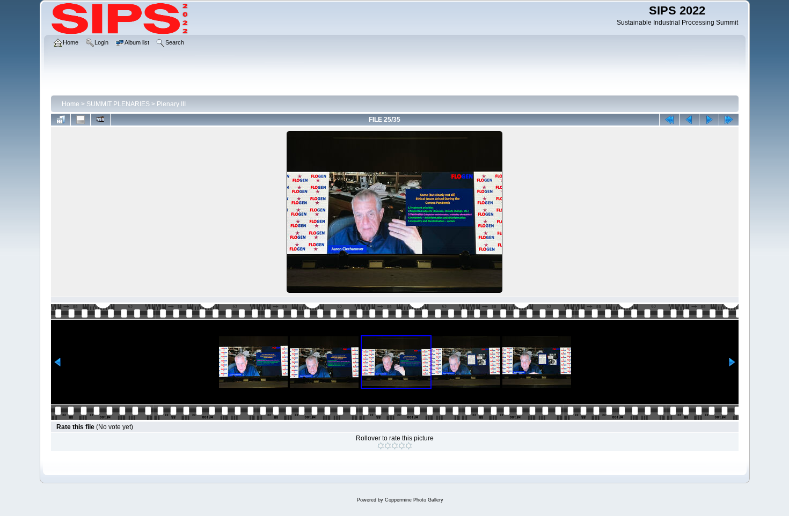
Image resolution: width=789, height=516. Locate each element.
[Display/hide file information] (80, 120)
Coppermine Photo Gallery (414, 500)
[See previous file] (689, 120)
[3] (394, 445)
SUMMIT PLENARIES (118, 104)
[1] (380, 445)
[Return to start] (669, 120)
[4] (401, 445)
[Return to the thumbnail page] (60, 120)
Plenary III (171, 104)
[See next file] (709, 120)
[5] (408, 445)
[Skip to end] (729, 120)
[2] (387, 445)
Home (70, 104)
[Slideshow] (100, 120)
